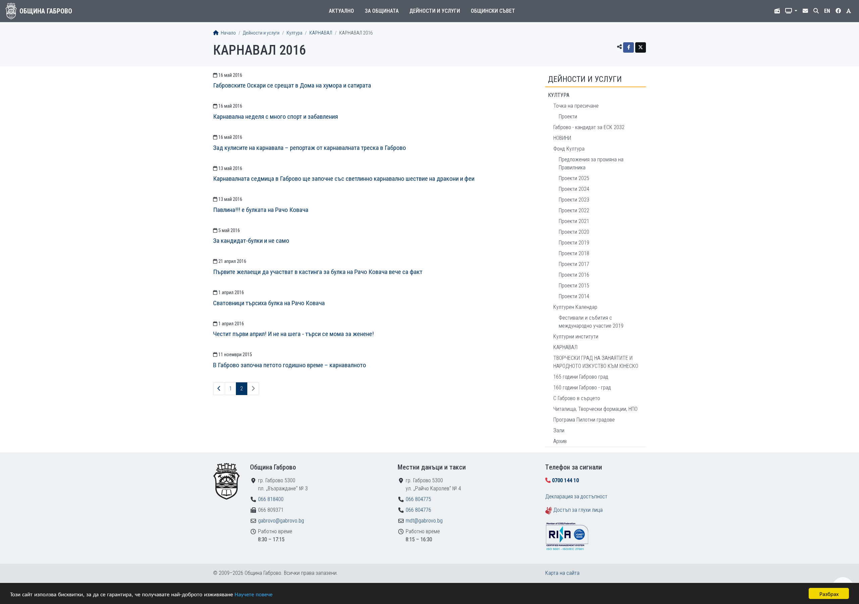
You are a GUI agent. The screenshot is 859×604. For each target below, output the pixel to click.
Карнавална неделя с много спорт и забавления (275, 116)
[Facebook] (628, 47)
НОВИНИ (562, 138)
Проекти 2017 (574, 264)
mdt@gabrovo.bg (424, 520)
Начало (228, 33)
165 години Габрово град (580, 377)
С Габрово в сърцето (576, 398)
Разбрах (829, 593)
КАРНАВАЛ (320, 33)
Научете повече (253, 594)
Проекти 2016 (574, 275)
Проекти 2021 (574, 221)
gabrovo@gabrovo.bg (281, 520)
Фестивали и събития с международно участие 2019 (591, 322)
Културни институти (575, 336)
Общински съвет (493, 11)
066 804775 (418, 499)
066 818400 (271, 499)
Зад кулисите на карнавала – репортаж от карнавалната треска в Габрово (309, 148)
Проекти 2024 (574, 189)
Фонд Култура (569, 149)
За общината (382, 11)
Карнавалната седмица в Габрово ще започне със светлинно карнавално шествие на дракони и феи (343, 178)
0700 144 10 (565, 480)
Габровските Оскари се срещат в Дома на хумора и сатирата (292, 85)
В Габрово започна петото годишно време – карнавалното (289, 365)
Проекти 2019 (574, 242)
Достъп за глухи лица (578, 510)
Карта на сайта (562, 573)
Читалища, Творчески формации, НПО (595, 409)
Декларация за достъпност (576, 496)
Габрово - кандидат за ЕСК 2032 (588, 127)
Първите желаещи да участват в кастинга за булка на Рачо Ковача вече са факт (317, 272)
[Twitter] (640, 47)
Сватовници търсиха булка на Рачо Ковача (269, 303)
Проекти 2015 (574, 285)
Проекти (568, 116)
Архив (560, 441)
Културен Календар (575, 307)
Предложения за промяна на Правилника (591, 163)
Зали (558, 430)
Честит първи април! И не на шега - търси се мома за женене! (293, 334)
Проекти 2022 (574, 210)
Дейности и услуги (434, 11)
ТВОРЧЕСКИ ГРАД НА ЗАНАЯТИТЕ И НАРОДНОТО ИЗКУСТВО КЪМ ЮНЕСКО (595, 362)
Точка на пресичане (576, 106)
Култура (294, 33)
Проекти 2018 (574, 253)
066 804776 (418, 510)
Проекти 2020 (574, 232)
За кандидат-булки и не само (251, 240)
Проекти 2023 (574, 200)
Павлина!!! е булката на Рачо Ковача (260, 210)
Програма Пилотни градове (584, 420)
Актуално (341, 11)
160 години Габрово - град (582, 387)
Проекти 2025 (574, 178)
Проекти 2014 (574, 296)
